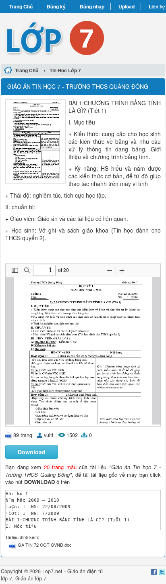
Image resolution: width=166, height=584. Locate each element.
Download (32, 452)
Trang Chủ (21, 6)
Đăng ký (56, 6)
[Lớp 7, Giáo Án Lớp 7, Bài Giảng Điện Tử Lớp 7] (83, 37)
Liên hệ (157, 6)
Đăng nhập (92, 6)
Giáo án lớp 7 (30, 578)
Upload (126, 6)
